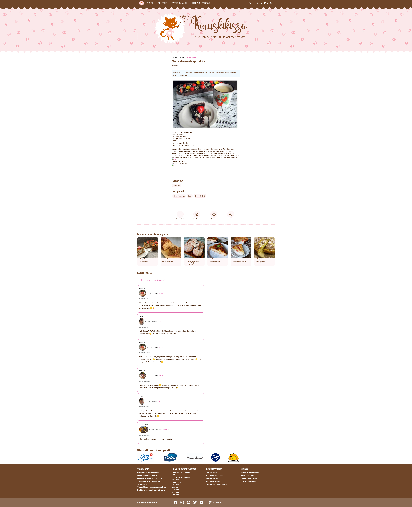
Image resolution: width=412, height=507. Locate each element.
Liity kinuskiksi (211, 472)
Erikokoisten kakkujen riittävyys (149, 478)
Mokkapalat (176, 482)
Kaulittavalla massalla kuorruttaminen (151, 490)
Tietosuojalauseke (213, 481)
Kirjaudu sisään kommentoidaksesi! (152, 280)
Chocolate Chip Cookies (181, 472)
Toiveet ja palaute (247, 475)
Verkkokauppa (180, 3)
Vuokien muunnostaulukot (147, 475)
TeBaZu (161, 293)
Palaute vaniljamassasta (249, 478)
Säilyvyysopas (142, 484)
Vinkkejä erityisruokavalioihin (148, 481)
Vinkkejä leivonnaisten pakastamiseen (151, 487)
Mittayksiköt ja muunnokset (148, 472)
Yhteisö (195, 3)
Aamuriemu (165, 429)
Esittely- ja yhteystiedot (249, 472)
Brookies (175, 487)
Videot (206, 3)
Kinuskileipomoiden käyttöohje (218, 484)
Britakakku (176, 492)
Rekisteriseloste (212, 478)
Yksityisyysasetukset (248, 481)
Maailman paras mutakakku (182, 477)
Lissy (159, 321)
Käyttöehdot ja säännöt (215, 475)
